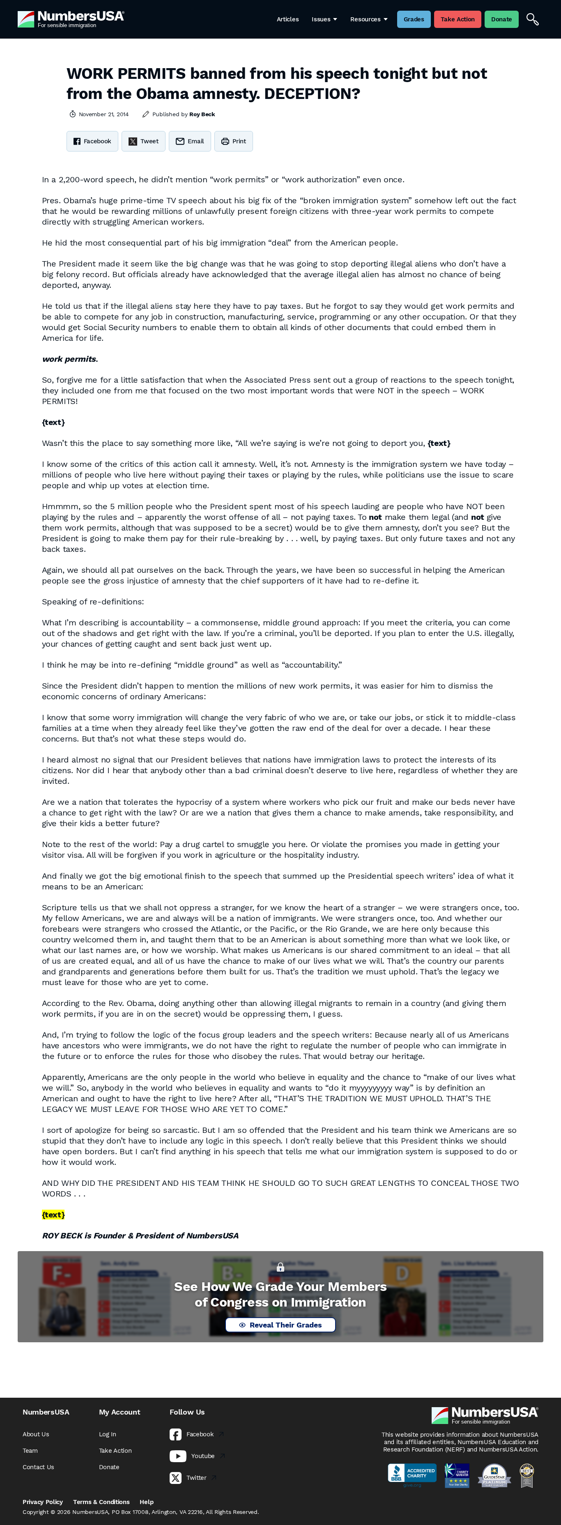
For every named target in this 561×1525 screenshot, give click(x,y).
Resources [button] (365, 19)
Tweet (149, 141)
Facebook (98, 141)
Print (239, 141)
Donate (109, 1467)
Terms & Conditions (101, 1502)
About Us (36, 1434)
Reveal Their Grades (286, 1325)
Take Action (115, 1450)
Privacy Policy (43, 1502)
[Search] (532, 19)
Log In (107, 1434)
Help (146, 1502)
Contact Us (38, 1467)
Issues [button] (321, 19)
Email (196, 141)
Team (30, 1450)
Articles (288, 19)
